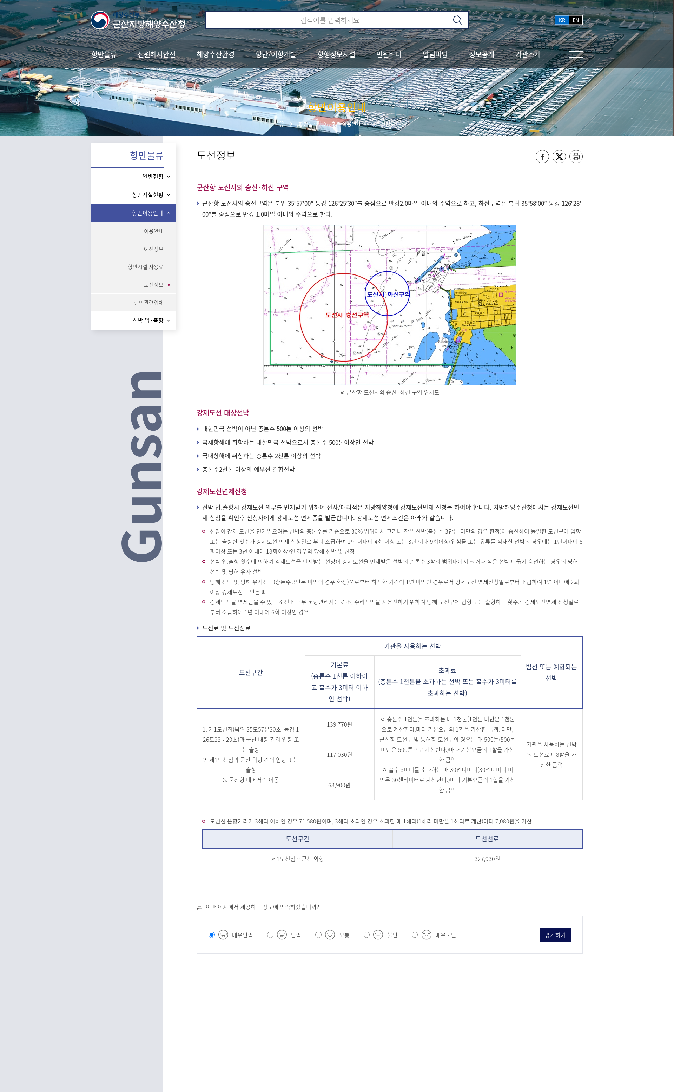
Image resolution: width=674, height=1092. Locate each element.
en (576, 20)
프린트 (576, 156)
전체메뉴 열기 (576, 54)
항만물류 (308, 124)
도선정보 (385, 124)
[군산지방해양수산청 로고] (138, 20)
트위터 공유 (559, 156)
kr (562, 20)
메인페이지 (281, 124)
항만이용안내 (347, 124)
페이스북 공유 (542, 156)
